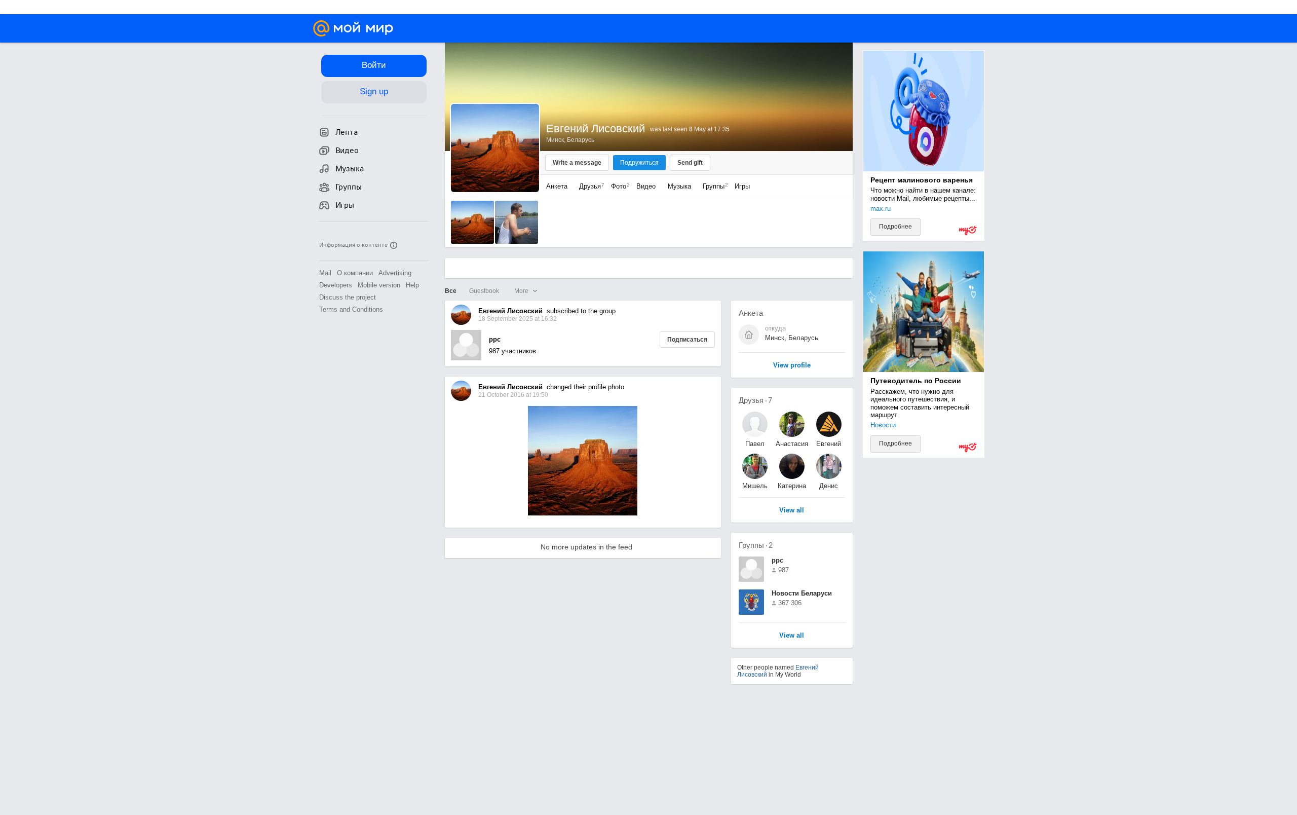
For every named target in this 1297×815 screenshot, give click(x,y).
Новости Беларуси (802, 593)
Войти (374, 65)
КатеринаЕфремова (792, 486)
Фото (618, 186)
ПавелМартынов (754, 444)
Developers (335, 285)
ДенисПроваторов (829, 486)
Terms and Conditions (351, 309)
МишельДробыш (755, 486)
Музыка (679, 186)
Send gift (690, 162)
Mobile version (379, 285)
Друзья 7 (755, 400)
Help (412, 285)
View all (791, 636)
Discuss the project (347, 297)
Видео (647, 186)
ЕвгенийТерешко (829, 444)
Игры (742, 186)
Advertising (394, 273)
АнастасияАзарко (792, 444)
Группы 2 (756, 545)
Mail (325, 273)
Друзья (589, 186)
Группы (713, 186)
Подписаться (687, 339)
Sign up (374, 91)
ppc (495, 339)
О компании (355, 273)
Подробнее (895, 226)
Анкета (556, 186)
